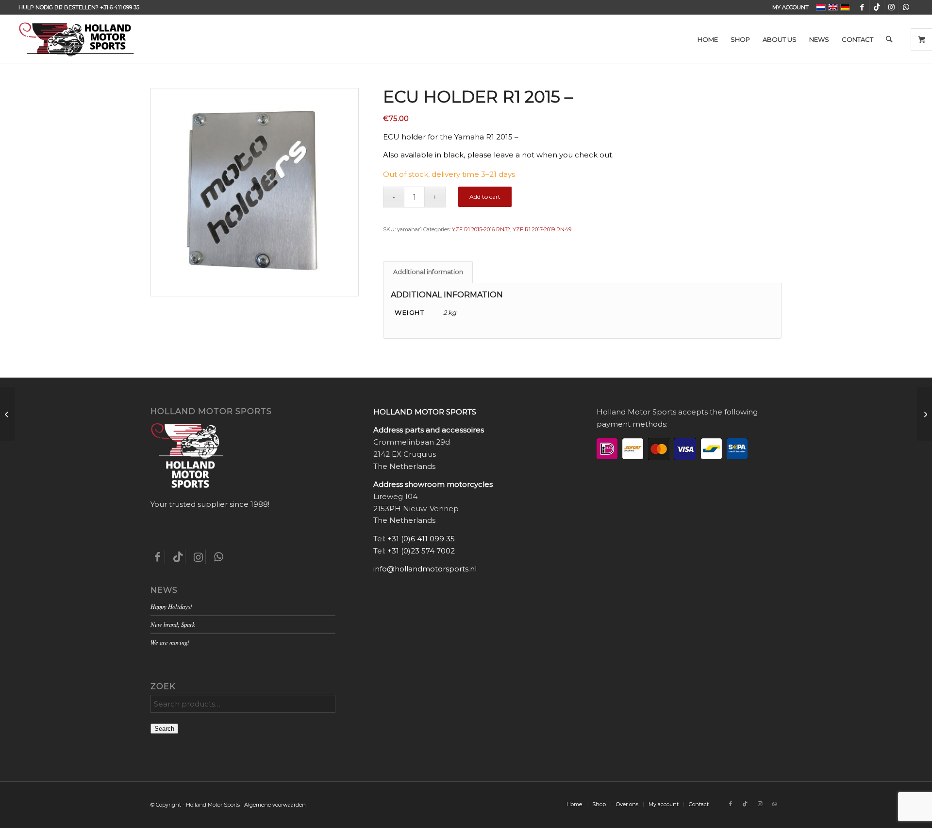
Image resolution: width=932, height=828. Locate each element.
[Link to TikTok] (877, 7)
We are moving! (169, 642)
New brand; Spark (172, 624)
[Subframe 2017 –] (7, 414)
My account (790, 7)
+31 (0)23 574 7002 (421, 550)
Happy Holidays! (171, 606)
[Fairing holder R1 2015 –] (924, 414)
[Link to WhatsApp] (906, 7)
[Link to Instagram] (891, 7)
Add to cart (484, 196)
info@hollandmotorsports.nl (425, 568)
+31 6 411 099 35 (119, 7)
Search (164, 728)
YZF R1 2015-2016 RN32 (481, 229)
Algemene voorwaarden (275, 804)
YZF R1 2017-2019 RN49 (542, 229)
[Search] (889, 39)
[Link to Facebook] (862, 7)
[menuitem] (788, 7)
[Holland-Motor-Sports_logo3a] (76, 39)
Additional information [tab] (428, 272)
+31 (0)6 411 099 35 (421, 538)
